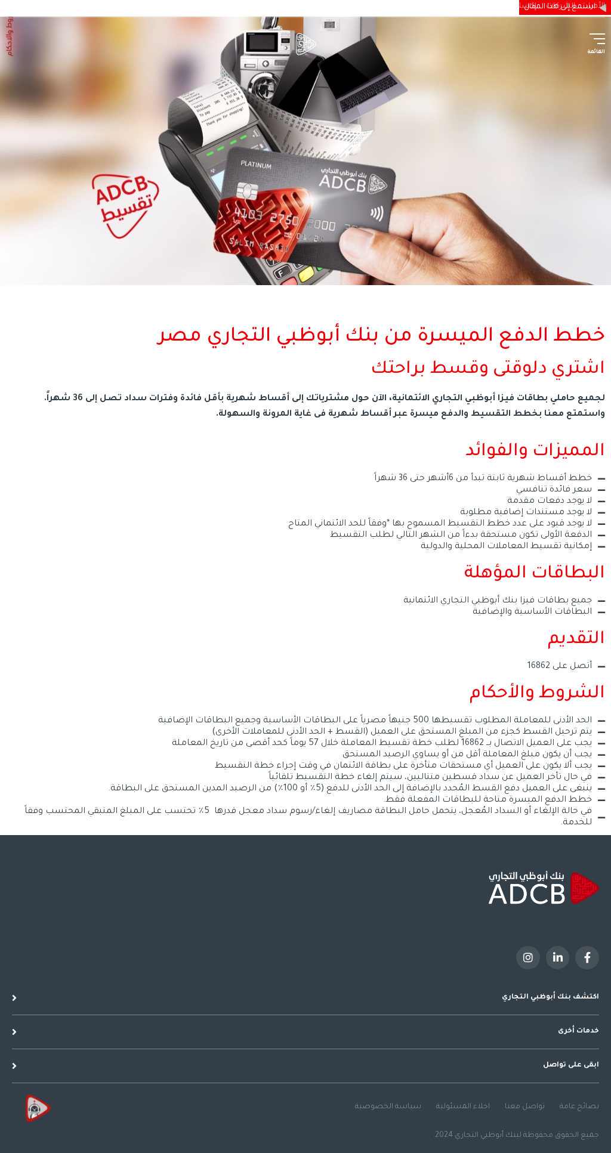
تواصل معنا (525, 1107)
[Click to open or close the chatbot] (36, 1108)
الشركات (560, 6)
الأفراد (595, 6)
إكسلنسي (519, 6)
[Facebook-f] (587, 958)
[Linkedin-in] (558, 958)
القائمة (596, 52)
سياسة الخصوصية (388, 1107)
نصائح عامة (579, 1107)
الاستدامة (475, 6)
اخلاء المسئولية (463, 1107)
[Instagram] (528, 958)
